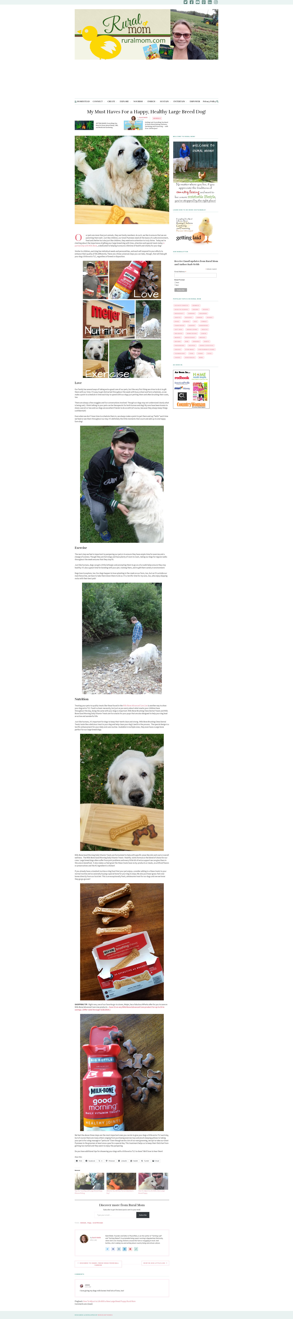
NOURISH (138, 101)
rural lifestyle (98, 1223)
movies (202, 337)
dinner (199, 317)
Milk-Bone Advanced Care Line (135, 705)
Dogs (89, 1223)
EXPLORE (124, 101)
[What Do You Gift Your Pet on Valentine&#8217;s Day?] (121, 1181)
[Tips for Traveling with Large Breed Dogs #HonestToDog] (89, 1181)
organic (196, 341)
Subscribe (143, 1215)
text (177, 285)
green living (192, 329)
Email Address (180, 272)
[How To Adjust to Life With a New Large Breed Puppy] (153, 1181)
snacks (178, 349)
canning (191, 313)
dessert (188, 317)
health (205, 329)
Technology (180, 353)
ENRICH (151, 101)
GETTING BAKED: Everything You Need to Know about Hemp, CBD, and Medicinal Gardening (107, 125)
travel (177, 357)
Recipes (192, 345)
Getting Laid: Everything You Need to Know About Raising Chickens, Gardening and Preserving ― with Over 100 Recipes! (156, 125)
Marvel (178, 337)
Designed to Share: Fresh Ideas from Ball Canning (99, 1264)
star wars (189, 349)
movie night (190, 337)
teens (200, 353)
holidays (178, 333)
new (186, 341)
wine (201, 357)
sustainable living (206, 349)
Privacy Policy (209, 101)
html (177, 282)
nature (178, 341)
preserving (179, 345)
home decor (192, 333)
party (206, 341)
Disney (209, 317)
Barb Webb (143, 117)
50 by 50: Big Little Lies (154, 1263)
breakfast (179, 313)
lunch (203, 333)
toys (209, 353)
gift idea (178, 329)
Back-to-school (181, 309)
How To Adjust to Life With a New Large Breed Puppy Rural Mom (109, 1301)
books (205, 309)
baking (195, 309)
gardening (203, 325)
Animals (157, 118)
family (204, 321)
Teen (191, 353)
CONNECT (98, 101)
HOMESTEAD (83, 101)
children (203, 313)
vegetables (190, 357)
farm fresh (179, 325)
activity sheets (181, 305)
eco (195, 321)
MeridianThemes (105, 1315)
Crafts (178, 317)
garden (192, 325)
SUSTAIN (164, 101)
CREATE (111, 101)
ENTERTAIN (179, 101)
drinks (186, 321)
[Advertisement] (146, 81)
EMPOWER (195, 101)
